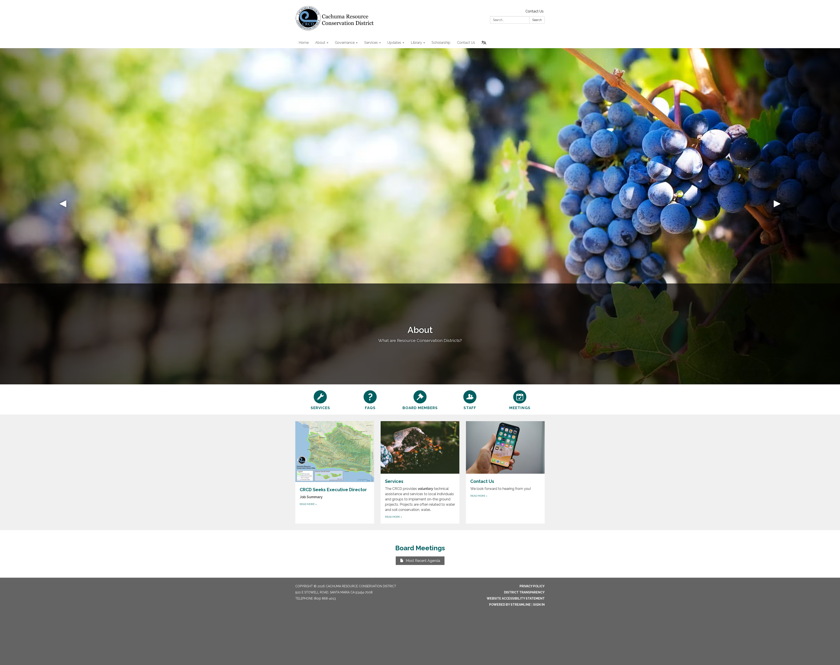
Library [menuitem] (416, 42)
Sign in (539, 604)
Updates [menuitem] (394, 42)
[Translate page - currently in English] (483, 42)
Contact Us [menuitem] (466, 42)
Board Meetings (420, 548)
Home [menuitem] (304, 42)
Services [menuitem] (371, 42)
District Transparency (524, 592)
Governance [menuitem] (345, 42)
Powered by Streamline (510, 604)
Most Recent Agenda (423, 561)
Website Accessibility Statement (516, 598)
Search (537, 20)
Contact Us (534, 11)
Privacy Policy (532, 586)
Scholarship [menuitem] (441, 42)
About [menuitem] (320, 42)
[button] (63, 216)
